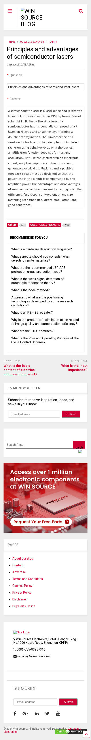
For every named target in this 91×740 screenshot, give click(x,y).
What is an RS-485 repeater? (32, 313)
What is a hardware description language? (41, 249)
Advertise (19, 572)
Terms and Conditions (27, 579)
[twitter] (47, 713)
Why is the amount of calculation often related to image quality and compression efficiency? (45, 322)
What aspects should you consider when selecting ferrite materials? (40, 258)
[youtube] (58, 713)
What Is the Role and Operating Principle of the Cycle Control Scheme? (45, 340)
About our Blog (22, 558)
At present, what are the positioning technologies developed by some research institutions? (42, 301)
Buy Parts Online (23, 606)
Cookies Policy (22, 585)
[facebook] (14, 713)
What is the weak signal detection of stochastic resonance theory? (37, 281)
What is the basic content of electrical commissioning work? (21, 370)
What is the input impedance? (74, 368)
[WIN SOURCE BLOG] (37, 24)
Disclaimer (19, 599)
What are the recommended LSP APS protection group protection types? (38, 270)
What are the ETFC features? (32, 331)
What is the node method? (30, 290)
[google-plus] (25, 713)
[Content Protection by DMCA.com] (70, 732)
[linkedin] (37, 713)
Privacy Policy (21, 592)
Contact (17, 565)
